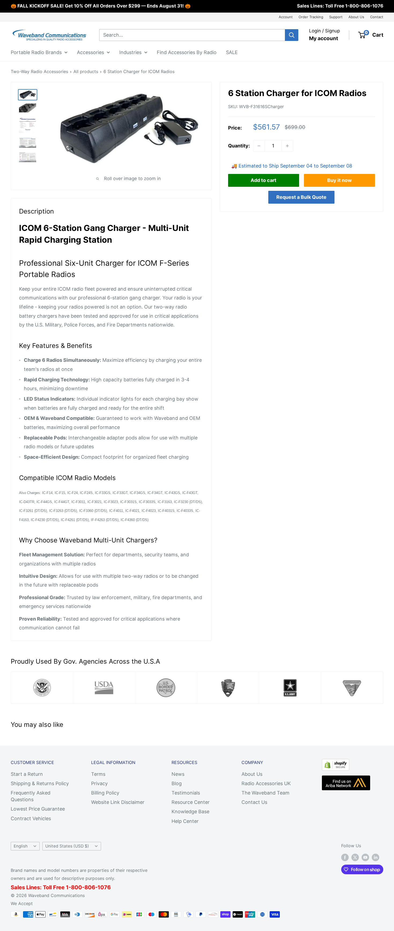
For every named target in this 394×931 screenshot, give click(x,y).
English (21, 846)
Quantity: (239, 146)
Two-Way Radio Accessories (39, 71)
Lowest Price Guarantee (38, 809)
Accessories (90, 52)
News (178, 774)
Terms (98, 774)
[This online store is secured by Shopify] (335, 763)
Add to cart (263, 180)
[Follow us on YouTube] (365, 857)
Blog (177, 783)
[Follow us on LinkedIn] (375, 857)
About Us (356, 17)
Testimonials (186, 793)
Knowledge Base (190, 811)
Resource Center (191, 802)
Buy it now (339, 180)
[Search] (291, 35)
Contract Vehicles (31, 818)
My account (323, 38)
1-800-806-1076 (364, 6)
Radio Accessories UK (266, 783)
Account (286, 17)
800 (76, 887)
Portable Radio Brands (36, 52)
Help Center (185, 821)
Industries (130, 52)
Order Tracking (311, 17)
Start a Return (27, 774)
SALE (232, 52)
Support (336, 17)
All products (85, 71)
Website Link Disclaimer (117, 802)
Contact (376, 17)
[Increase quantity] (287, 145)
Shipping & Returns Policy (40, 783)
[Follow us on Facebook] (345, 857)
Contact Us (254, 802)
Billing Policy (105, 793)
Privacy (99, 783)
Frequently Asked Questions (30, 796)
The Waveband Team (265, 793)
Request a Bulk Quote (301, 197)
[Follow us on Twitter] (355, 857)
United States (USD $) (67, 846)
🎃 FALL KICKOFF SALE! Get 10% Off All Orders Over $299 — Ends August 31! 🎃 (101, 6)
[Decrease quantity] (259, 145)
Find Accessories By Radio (187, 52)
